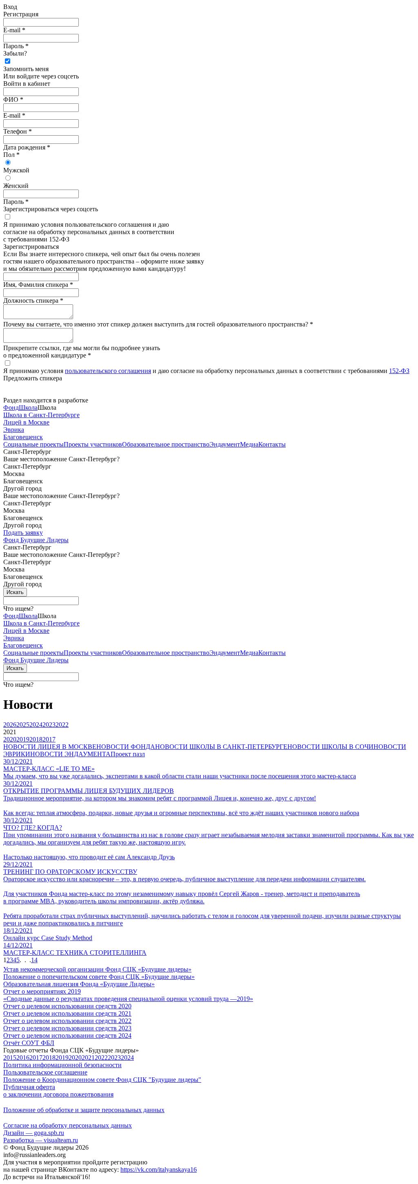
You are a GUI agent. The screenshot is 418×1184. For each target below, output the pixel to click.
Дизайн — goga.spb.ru (33, 1132)
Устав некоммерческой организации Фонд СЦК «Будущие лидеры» (97, 969)
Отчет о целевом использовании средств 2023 (67, 1028)
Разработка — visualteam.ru (40, 1140)
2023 (114, 1057)
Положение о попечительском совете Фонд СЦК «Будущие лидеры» (99, 976)
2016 (22, 1057)
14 (34, 959)
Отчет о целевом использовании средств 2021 (67, 1013)
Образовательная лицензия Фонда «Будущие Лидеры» (79, 984)
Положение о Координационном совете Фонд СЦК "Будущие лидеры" (102, 1079)
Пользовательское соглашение (45, 1072)
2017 (35, 1057)
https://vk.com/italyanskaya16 (158, 1169)
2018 (49, 1057)
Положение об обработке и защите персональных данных (84, 1109)
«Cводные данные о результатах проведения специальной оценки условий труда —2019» (128, 998)
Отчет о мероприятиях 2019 (42, 991)
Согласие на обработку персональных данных (67, 1125)
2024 (127, 1057)
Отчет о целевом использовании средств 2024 (67, 1035)
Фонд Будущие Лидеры (36, 539)
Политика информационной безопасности (62, 1064)
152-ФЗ (399, 370)
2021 (88, 1057)
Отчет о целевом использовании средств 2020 (67, 1006)
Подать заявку (23, 532)
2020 (75, 1057)
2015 (9, 1057)
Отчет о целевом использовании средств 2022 (67, 1020)
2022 (101, 1057)
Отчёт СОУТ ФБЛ (28, 1042)
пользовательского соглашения (108, 370)
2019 (62, 1057)
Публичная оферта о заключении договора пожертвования (58, 1090)
